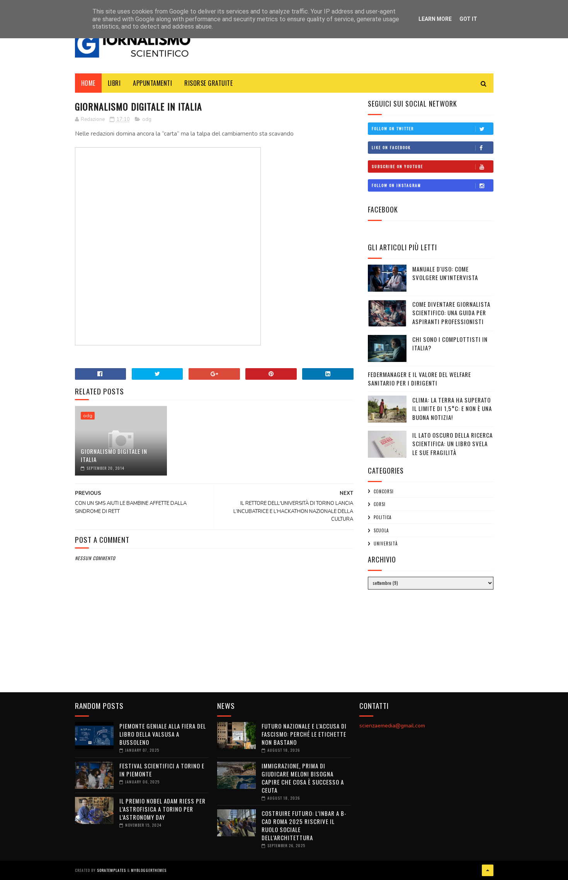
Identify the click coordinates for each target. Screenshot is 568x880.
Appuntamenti (152, 83)
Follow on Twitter (393, 128)
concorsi (384, 491)
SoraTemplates (111, 870)
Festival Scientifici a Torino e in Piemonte (161, 769)
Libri (114, 83)
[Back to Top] (487, 870)
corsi (380, 504)
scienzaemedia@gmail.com (392, 725)
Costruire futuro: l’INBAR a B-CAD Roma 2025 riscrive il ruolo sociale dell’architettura (304, 825)
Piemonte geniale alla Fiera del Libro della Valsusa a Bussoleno (162, 734)
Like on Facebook (391, 147)
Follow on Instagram (396, 185)
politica (382, 517)
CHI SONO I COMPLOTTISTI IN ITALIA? (450, 343)
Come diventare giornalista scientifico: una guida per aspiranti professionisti (451, 313)
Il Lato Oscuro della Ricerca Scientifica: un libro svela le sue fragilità (452, 444)
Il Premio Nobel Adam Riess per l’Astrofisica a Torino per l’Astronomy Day (162, 809)
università (386, 543)
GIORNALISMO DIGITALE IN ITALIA (114, 455)
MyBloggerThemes (149, 870)
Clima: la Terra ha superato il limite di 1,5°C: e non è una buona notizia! (452, 408)
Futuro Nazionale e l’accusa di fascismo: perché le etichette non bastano (304, 734)
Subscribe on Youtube (397, 166)
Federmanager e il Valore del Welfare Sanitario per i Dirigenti (419, 378)
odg (146, 119)
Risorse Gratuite (208, 83)
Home (88, 83)
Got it (468, 19)
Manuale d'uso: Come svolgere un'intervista (445, 273)
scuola (381, 530)
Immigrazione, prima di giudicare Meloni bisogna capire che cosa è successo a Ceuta (303, 777)
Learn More (435, 19)
